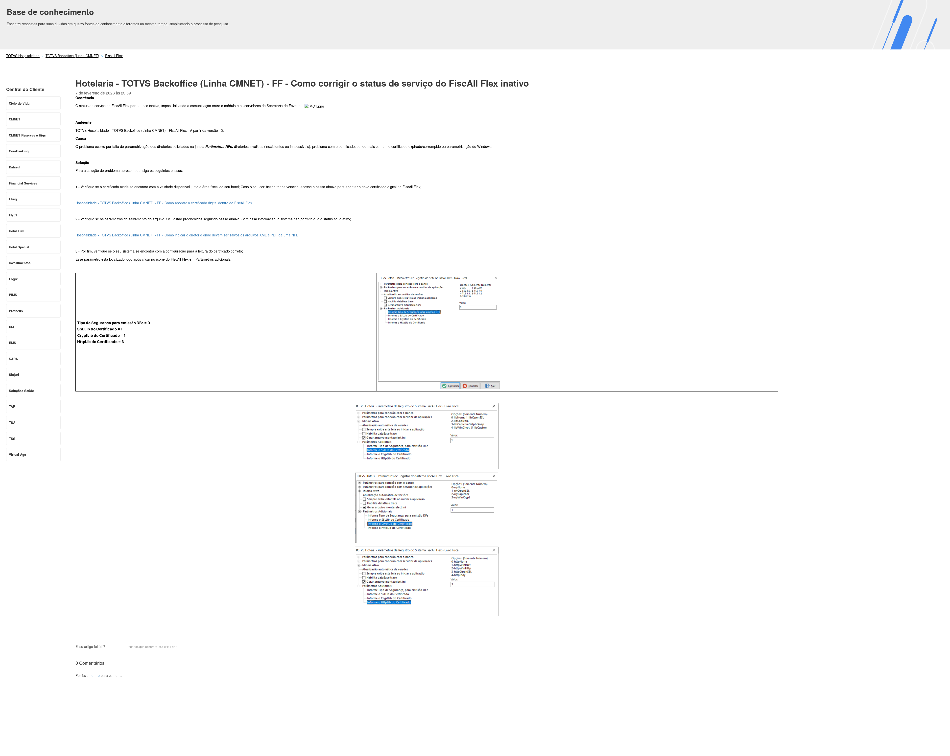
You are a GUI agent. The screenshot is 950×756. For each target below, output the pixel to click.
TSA (12, 422)
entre (96, 675)
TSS (12, 438)
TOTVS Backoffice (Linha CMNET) (72, 55)
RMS (12, 342)
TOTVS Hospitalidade (23, 55)
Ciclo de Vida (19, 103)
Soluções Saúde (21, 390)
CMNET (14, 119)
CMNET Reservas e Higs (27, 135)
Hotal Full (16, 231)
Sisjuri (14, 374)
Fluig (13, 199)
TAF (12, 406)
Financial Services (23, 183)
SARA (13, 358)
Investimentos (19, 262)
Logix (13, 278)
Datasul (14, 167)
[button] (111, 647)
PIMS (13, 294)
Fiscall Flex (114, 55)
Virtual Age (17, 454)
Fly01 (13, 215)
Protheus (16, 310)
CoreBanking (19, 151)
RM (11, 326)
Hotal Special (19, 247)
